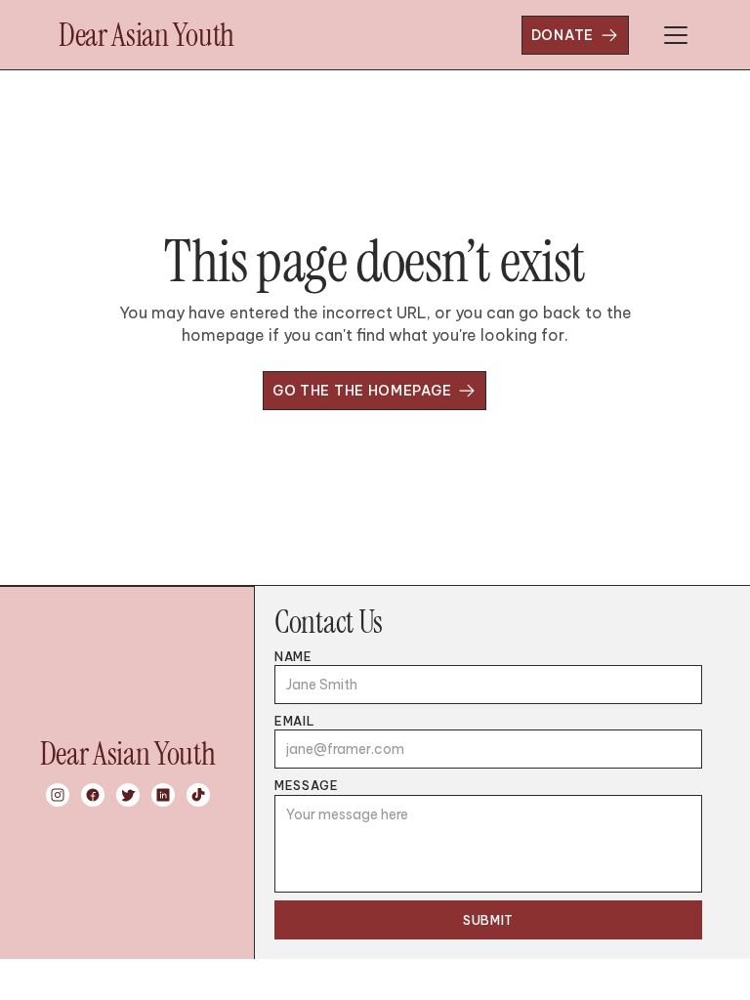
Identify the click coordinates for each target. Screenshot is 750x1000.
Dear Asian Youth (146, 35)
